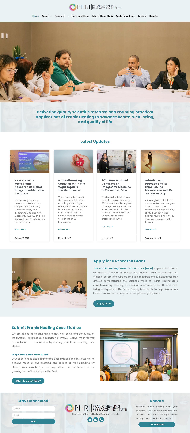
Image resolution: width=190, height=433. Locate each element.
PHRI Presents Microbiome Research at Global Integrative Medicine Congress (29, 187)
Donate (153, 16)
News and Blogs (80, 16)
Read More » (20, 229)
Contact (142, 16)
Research (60, 16)
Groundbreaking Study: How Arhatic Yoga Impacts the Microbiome (71, 185)
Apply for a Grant (125, 16)
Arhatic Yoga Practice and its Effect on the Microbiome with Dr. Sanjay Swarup (159, 187)
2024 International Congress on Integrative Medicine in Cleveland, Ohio (116, 185)
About (45, 16)
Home (35, 16)
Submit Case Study (102, 16)
